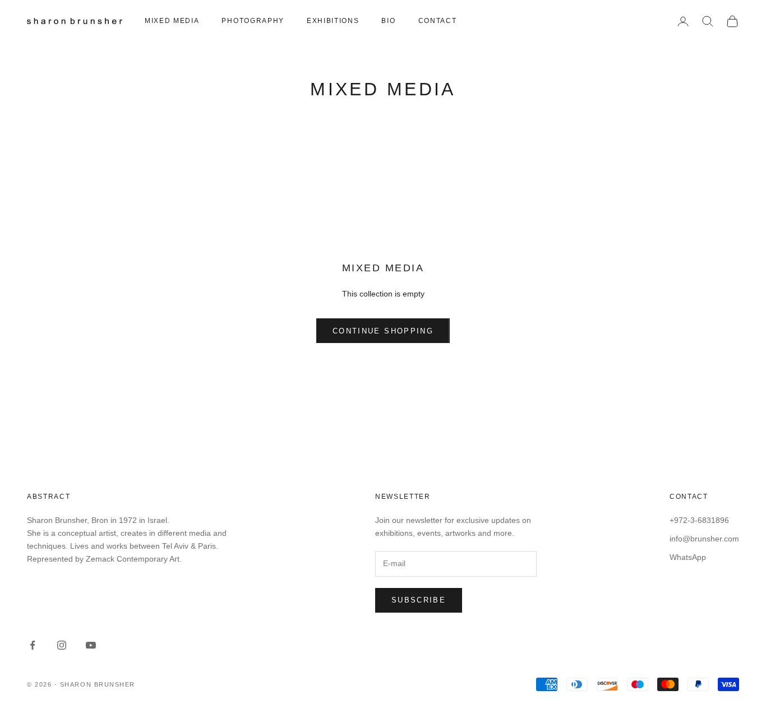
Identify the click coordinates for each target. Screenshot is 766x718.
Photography (253, 21)
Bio (388, 21)
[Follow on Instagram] (61, 645)
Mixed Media (172, 21)
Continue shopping (383, 331)
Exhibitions (333, 21)
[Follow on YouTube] (90, 645)
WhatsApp (688, 557)
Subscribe (418, 600)
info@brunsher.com (704, 538)
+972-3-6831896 (699, 520)
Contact (437, 21)
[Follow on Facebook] (32, 645)
